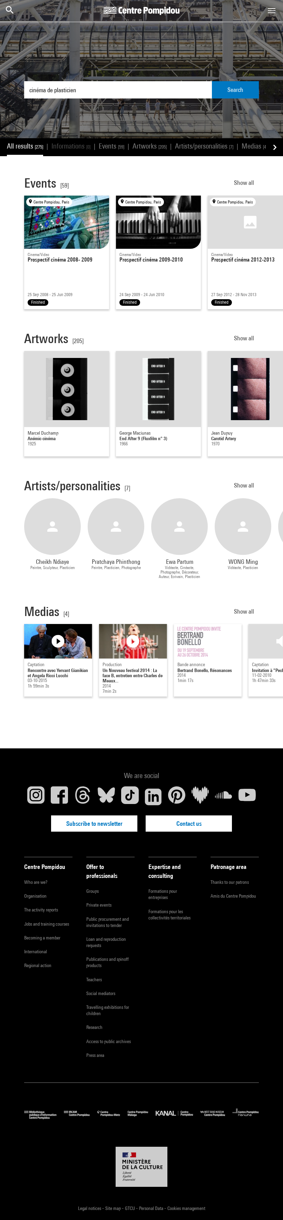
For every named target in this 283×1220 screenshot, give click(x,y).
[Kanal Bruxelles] (178, 1117)
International (35, 951)
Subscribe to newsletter (94, 823)
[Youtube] (247, 796)
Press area (95, 1055)
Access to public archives (108, 1041)
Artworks (150, 146)
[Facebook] (59, 796)
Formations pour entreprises (162, 894)
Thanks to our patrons (230, 882)
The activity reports (41, 909)
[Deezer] (200, 796)
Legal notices (90, 1208)
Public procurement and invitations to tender (107, 922)
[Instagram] (36, 796)
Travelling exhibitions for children (107, 1010)
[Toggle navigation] (271, 11)
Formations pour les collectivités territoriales (169, 914)
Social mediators (100, 993)
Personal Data (151, 1208)
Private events (98, 905)
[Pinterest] (176, 796)
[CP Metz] (112, 1117)
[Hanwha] (246, 1117)
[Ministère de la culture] (141, 1167)
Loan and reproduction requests (106, 942)
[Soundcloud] (223, 796)
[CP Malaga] (142, 1117)
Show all (244, 182)
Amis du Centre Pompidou (233, 896)
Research (94, 1027)
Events (111, 146)
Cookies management (186, 1208)
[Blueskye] (106, 796)
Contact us (189, 823)
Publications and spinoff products (107, 962)
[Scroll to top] (266, 1203)
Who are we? (35, 882)
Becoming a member (42, 937)
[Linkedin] (153, 796)
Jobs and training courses (46, 924)
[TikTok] (130, 796)
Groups (92, 891)
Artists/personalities (204, 146)
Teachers (94, 979)
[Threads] (83, 796)
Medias (254, 146)
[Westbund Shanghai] (217, 1117)
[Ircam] (80, 1117)
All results (25, 146)
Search (235, 89)
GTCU (130, 1208)
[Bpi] (44, 1117)
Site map (113, 1208)
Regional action (37, 965)
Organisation (35, 896)
